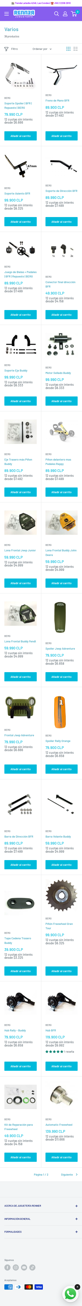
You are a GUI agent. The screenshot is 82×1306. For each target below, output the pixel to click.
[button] (54, 1051)
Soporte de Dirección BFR (61, 191)
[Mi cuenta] (65, 13)
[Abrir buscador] (56, 13)
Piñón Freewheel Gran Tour (59, 926)
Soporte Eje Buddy (15, 370)
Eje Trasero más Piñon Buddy (18, 462)
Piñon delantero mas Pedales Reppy (58, 462)
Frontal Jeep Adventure (19, 735)
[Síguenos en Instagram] (16, 1267)
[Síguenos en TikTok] (32, 1267)
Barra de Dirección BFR (18, 836)
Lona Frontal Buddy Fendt (20, 641)
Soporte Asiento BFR (17, 193)
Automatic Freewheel (58, 1124)
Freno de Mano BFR (57, 100)
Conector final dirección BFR (60, 284)
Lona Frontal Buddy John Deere (61, 552)
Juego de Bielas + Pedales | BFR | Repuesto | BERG (20, 274)
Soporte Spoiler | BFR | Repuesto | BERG (18, 105)
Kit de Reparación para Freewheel (18, 1127)
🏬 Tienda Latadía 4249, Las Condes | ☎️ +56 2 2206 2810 (41, 3)
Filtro (14, 49)
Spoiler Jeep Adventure (60, 648)
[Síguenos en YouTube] (24, 1267)
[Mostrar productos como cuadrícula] (68, 49)
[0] (74, 13)
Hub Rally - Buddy (15, 1030)
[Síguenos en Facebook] (7, 1267)
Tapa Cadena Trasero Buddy (17, 940)
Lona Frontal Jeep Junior (20, 550)
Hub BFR (50, 1030)
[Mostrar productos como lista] (76, 49)
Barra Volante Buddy (58, 836)
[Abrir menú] (6, 14)
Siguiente (67, 1174)
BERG (7, 97)
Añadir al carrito (20, 136)
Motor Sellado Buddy (58, 373)
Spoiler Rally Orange (57, 741)
